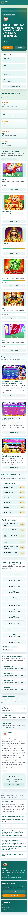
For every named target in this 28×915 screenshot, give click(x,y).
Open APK (8, 47)
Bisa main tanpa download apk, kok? (12, 826)
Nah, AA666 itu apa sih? (8, 801)
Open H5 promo (14, 396)
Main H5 (20, 47)
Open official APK (14, 785)
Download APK (14, 895)
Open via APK (14, 189)
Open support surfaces (14, 86)
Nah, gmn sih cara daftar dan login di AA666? (12, 855)
